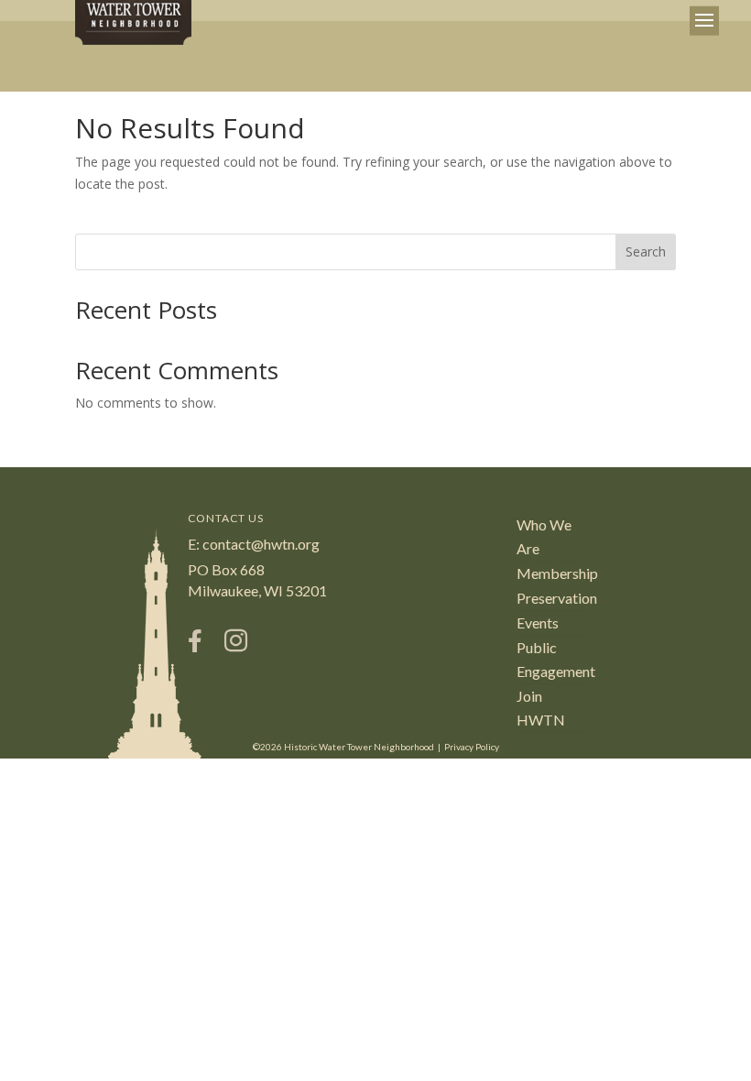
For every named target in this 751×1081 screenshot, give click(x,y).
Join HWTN (541, 707)
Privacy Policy (471, 746)
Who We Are (544, 536)
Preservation (554, 597)
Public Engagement (554, 659)
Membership (554, 573)
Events (538, 622)
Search (646, 251)
